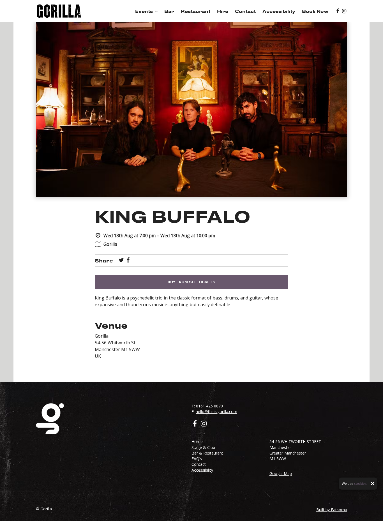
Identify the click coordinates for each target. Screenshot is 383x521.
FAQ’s (197, 458)
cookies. (360, 483)
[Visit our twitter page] (121, 260)
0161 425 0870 (209, 406)
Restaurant (195, 11)
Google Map (280, 473)
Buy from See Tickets (191, 282)
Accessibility (278, 11)
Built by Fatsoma (331, 509)
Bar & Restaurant (207, 453)
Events (144, 11)
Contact (245, 11)
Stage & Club (203, 447)
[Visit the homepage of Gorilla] (59, 11)
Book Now (315, 11)
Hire (222, 11)
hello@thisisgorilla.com (216, 411)
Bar (169, 11)
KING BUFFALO (172, 216)
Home (197, 441)
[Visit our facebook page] (337, 11)
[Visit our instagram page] (344, 11)
